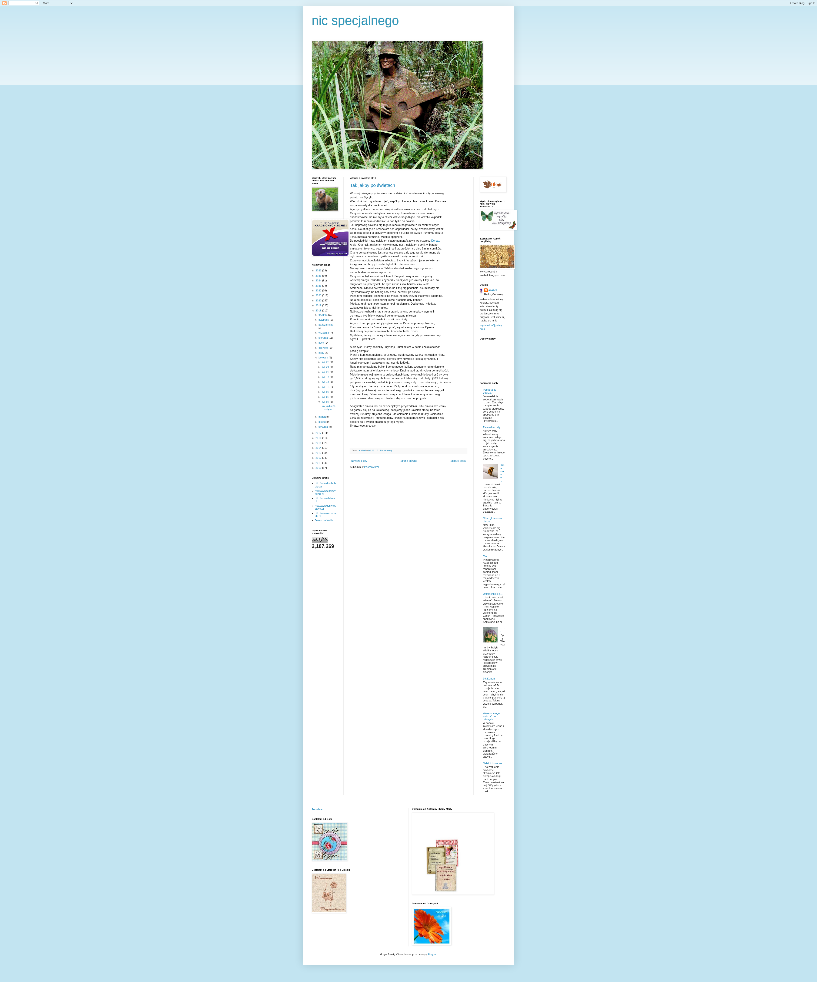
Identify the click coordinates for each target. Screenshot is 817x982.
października (326, 324)
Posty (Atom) (371, 467)
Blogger (432, 954)
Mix (485, 556)
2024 (319, 280)
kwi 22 (326, 362)
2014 (319, 447)
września (324, 332)
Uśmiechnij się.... (493, 593)
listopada (324, 319)
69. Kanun (489, 678)
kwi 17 (326, 377)
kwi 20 (326, 372)
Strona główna (408, 460)
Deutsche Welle (324, 520)
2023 (319, 285)
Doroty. (435, 240)
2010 (319, 467)
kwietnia (324, 357)
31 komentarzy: (385, 450)
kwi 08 (326, 391)
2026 (319, 270)
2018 (319, 310)
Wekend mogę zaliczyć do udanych (491, 716)
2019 (319, 305)
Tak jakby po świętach (372, 185)
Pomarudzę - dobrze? (490, 391)
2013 (319, 453)
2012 (319, 457)
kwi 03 (326, 401)
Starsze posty (458, 460)
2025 (319, 275)
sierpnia (324, 337)
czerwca (324, 347)
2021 (319, 295)
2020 (319, 300)
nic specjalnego (355, 20)
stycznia (324, 426)
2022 (319, 290)
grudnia (323, 314)
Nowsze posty (359, 460)
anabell (492, 290)
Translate (317, 809)
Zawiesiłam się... (492, 427)
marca (322, 416)
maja (322, 352)
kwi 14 (326, 381)
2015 (319, 443)
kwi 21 (326, 367)
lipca (322, 342)
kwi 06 (326, 397)
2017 (319, 433)
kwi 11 (326, 387)
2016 (319, 438)
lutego (322, 421)
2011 (319, 463)
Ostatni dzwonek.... (494, 763)
